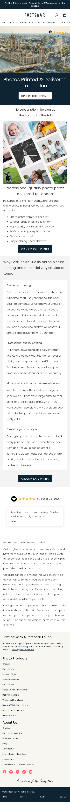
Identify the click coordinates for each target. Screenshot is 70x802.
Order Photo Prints (35, 479)
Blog (4, 743)
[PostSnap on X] (17, 771)
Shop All (6, 664)
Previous (7, 152)
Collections (8, 759)
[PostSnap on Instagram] (11, 771)
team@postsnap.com (23, 649)
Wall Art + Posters (46, 22)
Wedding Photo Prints (12, 700)
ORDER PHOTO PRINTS (35, 96)
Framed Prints (26, 22)
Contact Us (8, 748)
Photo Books (8, 684)
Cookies (43, 797)
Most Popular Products (13, 710)
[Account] (57, 15)
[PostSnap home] (35, 15)
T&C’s (4, 797)
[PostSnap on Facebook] (4, 771)
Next (63, 152)
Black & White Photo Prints (15, 705)
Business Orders (10, 738)
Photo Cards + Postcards (14, 689)
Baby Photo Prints (10, 695)
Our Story (6, 728)
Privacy (23, 797)
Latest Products (10, 715)
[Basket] (65, 15)
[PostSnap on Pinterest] (30, 771)
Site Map (64, 797)
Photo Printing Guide (12, 733)
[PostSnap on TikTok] (24, 771)
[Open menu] (5, 15)
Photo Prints (8, 22)
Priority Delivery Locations (14, 754)
